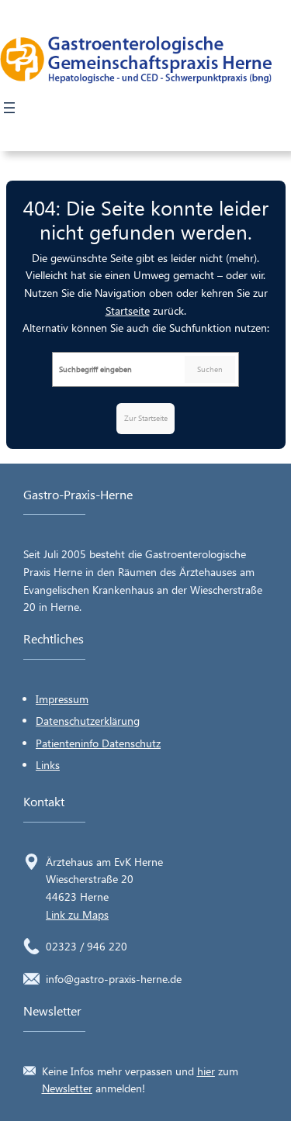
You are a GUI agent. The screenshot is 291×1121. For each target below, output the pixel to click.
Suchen (210, 369)
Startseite (128, 310)
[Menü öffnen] (9, 107)
